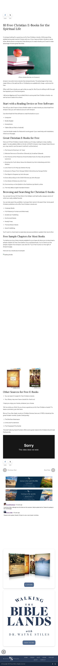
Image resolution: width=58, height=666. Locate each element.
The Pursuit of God (10, 150)
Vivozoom (36, 77)
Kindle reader (27, 107)
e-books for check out (28, 399)
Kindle (46, 39)
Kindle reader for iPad (15, 131)
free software (19, 113)
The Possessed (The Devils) (13, 426)
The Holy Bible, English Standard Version (17, 187)
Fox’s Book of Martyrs (11, 181)
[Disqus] (29, 521)
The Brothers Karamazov (12, 419)
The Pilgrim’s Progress (11, 174)
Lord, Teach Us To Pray (11, 167)
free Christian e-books (27, 396)
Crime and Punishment (12, 422)
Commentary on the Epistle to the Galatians (18, 184)
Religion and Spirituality (35, 196)
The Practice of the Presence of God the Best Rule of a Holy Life (24, 157)
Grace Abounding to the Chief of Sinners (17, 177)
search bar (43, 202)
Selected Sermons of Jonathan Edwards (17, 153)
